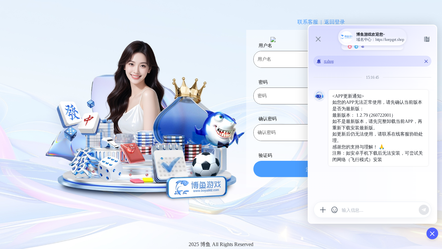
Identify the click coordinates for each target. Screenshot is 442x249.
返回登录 (334, 22)
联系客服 (307, 22)
